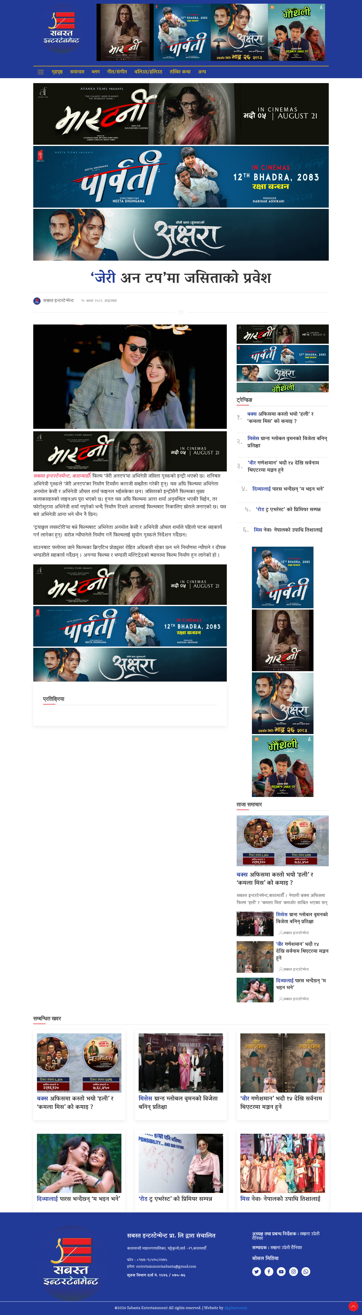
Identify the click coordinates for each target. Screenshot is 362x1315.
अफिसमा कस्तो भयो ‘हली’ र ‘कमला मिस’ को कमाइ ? (280, 418)
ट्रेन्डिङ (244, 400)
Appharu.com (235, 1308)
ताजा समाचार (249, 804)
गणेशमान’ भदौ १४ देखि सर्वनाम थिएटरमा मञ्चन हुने (283, 467)
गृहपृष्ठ (57, 72)
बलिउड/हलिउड (148, 72)
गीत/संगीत (117, 72)
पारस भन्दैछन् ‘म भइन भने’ (288, 489)
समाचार (77, 72)
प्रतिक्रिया (53, 699)
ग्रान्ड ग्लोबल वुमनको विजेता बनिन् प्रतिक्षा (287, 442)
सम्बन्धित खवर (47, 1018)
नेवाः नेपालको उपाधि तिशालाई (288, 530)
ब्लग (96, 72)
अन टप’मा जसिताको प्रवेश (181, 279)
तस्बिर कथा (180, 72)
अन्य (202, 72)
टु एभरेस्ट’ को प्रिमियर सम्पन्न (288, 510)
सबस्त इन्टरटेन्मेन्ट (58, 301)
